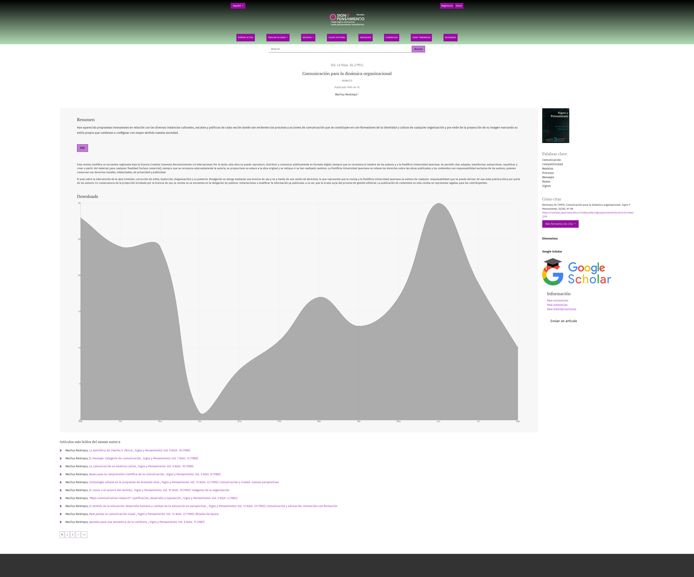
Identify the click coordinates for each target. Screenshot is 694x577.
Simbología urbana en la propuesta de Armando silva (124, 482)
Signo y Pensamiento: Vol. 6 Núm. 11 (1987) (176, 522)
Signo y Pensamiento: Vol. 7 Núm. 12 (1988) (170, 458)
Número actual (245, 37)
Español (239, 5)
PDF (82, 148)
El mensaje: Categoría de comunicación (115, 458)
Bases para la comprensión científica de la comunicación (127, 474)
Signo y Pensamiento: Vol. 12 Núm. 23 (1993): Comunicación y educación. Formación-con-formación (273, 506)
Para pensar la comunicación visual (112, 514)
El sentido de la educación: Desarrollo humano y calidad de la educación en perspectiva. (148, 506)
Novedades (450, 37)
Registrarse (447, 6)
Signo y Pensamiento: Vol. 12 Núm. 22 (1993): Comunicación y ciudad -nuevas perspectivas (220, 482)
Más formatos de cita (559, 224)
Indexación (365, 37)
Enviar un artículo (564, 321)
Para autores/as (557, 305)
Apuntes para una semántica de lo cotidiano (118, 522)
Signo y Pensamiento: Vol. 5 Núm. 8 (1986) (193, 474)
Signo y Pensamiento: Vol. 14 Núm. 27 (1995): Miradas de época (178, 514)
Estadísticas (392, 37)
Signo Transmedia (421, 37)
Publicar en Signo (277, 37)
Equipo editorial (337, 37)
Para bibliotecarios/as (561, 309)
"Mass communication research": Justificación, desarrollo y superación (135, 498)
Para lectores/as (557, 300)
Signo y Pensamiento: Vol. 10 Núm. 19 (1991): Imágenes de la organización (181, 490)
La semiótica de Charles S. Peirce (111, 450)
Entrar (459, 6)
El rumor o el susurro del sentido (111, 490)
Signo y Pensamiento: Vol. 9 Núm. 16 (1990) (162, 450)
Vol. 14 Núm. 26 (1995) (347, 65)
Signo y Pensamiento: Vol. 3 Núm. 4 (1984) (210, 498)
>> (84, 534)
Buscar (418, 49)
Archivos (307, 37)
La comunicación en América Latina (113, 466)
